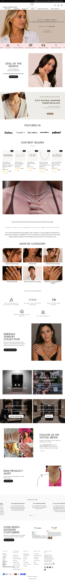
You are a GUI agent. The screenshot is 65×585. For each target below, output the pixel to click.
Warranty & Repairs (17, 558)
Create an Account (17, 569)
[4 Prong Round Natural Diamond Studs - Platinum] (33, 170)
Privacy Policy (37, 560)
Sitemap (25, 565)
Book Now (49, 416)
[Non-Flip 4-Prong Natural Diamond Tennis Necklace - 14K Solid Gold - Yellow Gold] (40, 171)
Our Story (25, 557)
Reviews (25, 558)
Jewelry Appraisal (38, 555)
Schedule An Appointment (26, 554)
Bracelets (8, 9)
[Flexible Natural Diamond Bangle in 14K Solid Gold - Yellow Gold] (17, 170)
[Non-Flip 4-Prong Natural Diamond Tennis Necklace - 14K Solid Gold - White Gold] (42, 171)
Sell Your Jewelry (16, 565)
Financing (15, 560)
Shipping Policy (16, 556)
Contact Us (25, 562)
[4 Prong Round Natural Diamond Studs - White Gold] (28, 170)
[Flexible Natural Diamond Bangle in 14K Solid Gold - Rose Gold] (19, 170)
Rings (32, 9)
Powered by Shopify (32, 578)
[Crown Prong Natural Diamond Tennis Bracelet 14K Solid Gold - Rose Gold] (55, 171)
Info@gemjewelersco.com (8, 566)
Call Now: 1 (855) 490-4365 (10, 7)
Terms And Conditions (36, 558)
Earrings (16, 9)
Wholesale (36, 564)
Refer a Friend (16, 567)
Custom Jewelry (16, 564)
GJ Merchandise (26, 564)
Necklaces (25, 9)
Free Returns (15, 555)
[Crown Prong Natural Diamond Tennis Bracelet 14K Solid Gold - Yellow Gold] (52, 171)
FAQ (24, 560)
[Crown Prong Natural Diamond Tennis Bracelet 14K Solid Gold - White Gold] (54, 171)
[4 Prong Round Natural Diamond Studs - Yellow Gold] (29, 170)
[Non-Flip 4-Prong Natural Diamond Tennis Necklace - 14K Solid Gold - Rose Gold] (43, 171)
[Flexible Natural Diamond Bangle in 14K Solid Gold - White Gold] (15, 170)
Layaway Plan (16, 562)
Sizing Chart (36, 553)
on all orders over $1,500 (17, 391)
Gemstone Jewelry (42, 9)
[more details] (47, 382)
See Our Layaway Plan (16, 416)
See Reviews (9, 539)
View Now (42, 450)
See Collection (10, 349)
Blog (35, 562)
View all (32, 145)
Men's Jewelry (55, 9)
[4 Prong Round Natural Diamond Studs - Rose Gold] (31, 170)
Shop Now (13, 76)
